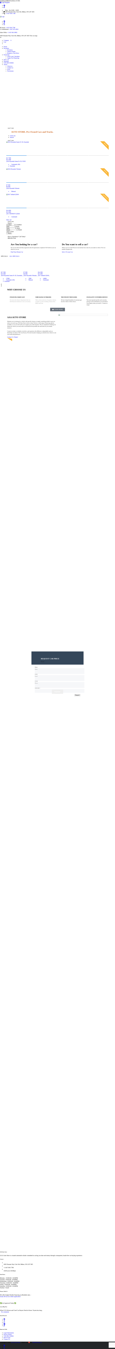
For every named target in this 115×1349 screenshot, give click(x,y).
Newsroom (10, 71)
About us (9, 66)
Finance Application (5, 1300)
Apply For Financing (13, 58)
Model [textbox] (20, 230)
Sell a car (6, 59)
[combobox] (15, 1)
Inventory (6, 48)
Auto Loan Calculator (13, 56)
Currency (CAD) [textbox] (15, 1)
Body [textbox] (17, 226)
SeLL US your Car (67, 252)
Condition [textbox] (19, 224)
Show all (8, 220)
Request (57, 692)
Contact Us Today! (12, 337)
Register (7, 2)
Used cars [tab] (12, 136)
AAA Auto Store (15, 1342)
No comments (5, 1312)
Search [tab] (12, 137)
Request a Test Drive (13, 53)
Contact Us (7, 1339)
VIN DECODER (9, 63)
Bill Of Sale (7, 1337)
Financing (6, 55)
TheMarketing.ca (37, 1342)
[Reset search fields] (6, 235)
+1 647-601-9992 (12, 32)
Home (5, 46)
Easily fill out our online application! (10, 1296)
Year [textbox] (12, 231)
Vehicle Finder (11, 51)
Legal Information (9, 1333)
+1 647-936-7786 (10, 13)
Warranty (6, 61)
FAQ (8, 69)
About (5, 64)
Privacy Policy (8, 1334)
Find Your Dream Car (17, 252)
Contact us (10, 68)
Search (9, 233)
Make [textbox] (18, 228)
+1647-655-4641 (14, 29)
